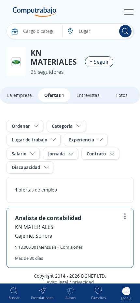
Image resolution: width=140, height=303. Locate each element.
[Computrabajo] (34, 12)
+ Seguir (99, 61)
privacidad (83, 282)
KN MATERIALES (34, 227)
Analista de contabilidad (48, 218)
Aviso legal (57, 282)
